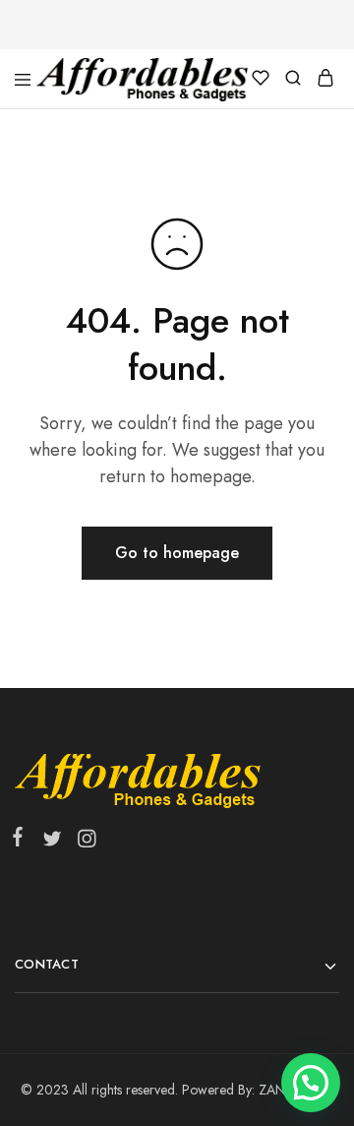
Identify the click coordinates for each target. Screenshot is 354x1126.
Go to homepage (177, 552)
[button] (310, 1082)
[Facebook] (21, 840)
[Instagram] (82, 842)
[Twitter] (51, 842)
